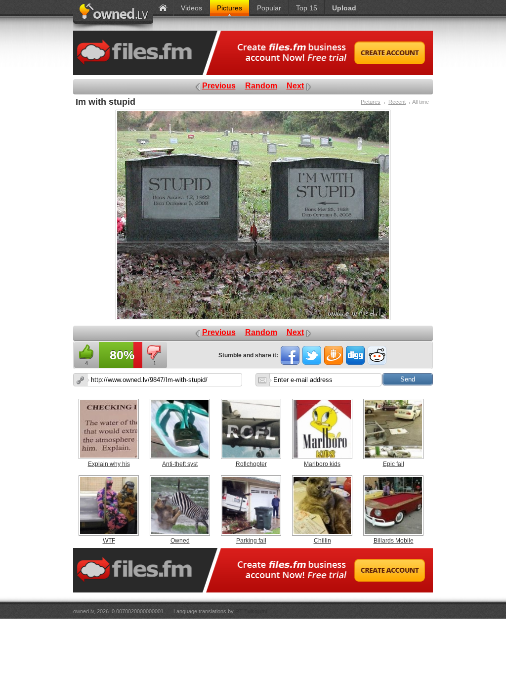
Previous (219, 86)
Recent (397, 102)
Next (295, 86)
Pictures (370, 102)
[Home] (163, 8)
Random (261, 86)
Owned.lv (113, 15)
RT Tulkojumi (251, 611)
